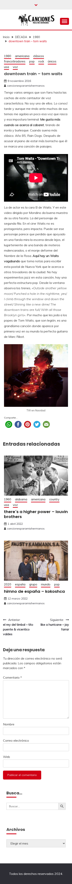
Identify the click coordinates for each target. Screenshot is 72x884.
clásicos (38, 56)
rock (41, 61)
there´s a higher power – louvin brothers (36, 514)
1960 (7, 499)
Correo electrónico (16, 740)
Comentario (12, 677)
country (54, 499)
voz (15, 67)
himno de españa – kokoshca (34, 591)
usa (6, 67)
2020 (7, 584)
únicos (52, 61)
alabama (21, 499)
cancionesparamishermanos (26, 85)
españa (20, 584)
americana (22, 56)
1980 (7, 56)
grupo (33, 584)
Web (6, 757)
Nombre (8, 724)
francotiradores (14, 61)
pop (32, 61)
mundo (45, 584)
